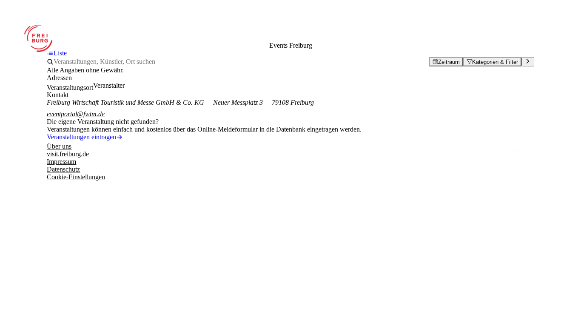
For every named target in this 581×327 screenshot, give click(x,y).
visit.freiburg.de (68, 154)
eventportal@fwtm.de (76, 114)
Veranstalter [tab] (109, 85)
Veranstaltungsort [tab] (70, 87)
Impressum (61, 161)
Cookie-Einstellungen (76, 177)
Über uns (59, 146)
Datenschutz (63, 169)
